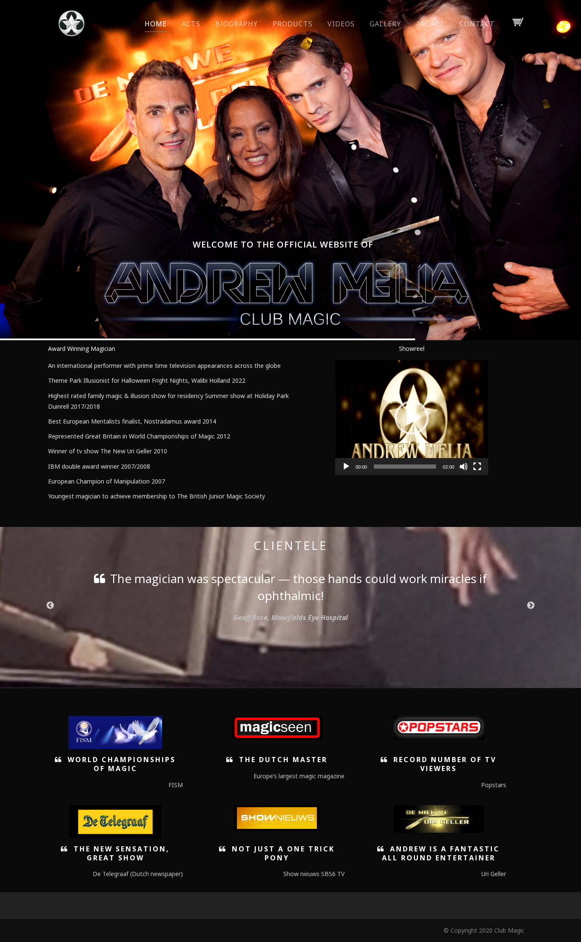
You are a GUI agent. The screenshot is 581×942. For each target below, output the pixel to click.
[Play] (346, 466)
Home (156, 23)
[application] (411, 417)
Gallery (385, 23)
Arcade (430, 23)
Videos (341, 23)
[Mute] (463, 466)
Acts (191, 23)
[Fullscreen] (477, 466)
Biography (236, 23)
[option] (290, 588)
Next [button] (531, 605)
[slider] (405, 466)
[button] (412, 418)
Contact (477, 23)
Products (293, 23)
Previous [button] (50, 605)
